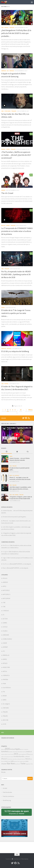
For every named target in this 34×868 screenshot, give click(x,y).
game (30, 754)
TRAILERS (12, 27)
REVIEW (5, 696)
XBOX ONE (5, 720)
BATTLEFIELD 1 (6, 594)
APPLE (11, 475)
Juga (4, 558)
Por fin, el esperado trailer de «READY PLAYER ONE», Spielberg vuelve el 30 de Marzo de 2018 (16, 274)
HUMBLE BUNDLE (7, 639)
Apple (17, 749)
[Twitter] (23, 418)
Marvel (27, 759)
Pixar (18, 761)
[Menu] (32, 2)
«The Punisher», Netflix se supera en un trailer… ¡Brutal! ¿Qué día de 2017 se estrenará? (16, 155)
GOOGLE (5, 627)
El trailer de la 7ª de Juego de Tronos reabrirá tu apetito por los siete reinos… (15, 313)
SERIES (8, 149)
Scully (24, 761)
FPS (28, 754)
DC (3, 615)
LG (24, 759)
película (15, 761)
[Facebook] (26, 418)
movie (5, 761)
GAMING (5, 623)
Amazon (5, 578)
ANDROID (3, 71)
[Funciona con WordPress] (12, 859)
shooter (3, 764)
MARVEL (7, 27)
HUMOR (3, 190)
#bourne (3, 749)
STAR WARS (7, 111)
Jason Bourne (15, 759)
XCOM (4, 724)
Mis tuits (3, 772)
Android (12, 749)
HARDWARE (6, 635)
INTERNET (5, 647)
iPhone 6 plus (9, 759)
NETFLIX (3, 225)
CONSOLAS (6, 610)
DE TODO (5, 619)
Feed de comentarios (8, 796)
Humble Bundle (19, 756)
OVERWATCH (6, 675)
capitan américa (4, 754)
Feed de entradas (7, 792)
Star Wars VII (17, 763)
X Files (31, 763)
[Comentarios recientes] (27, 452)
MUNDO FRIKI (6, 667)
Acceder (5, 788)
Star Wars (11, 763)
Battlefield (4, 751)
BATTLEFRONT (6, 598)
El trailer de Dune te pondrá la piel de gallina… (15, 517)
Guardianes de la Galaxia (8, 756)
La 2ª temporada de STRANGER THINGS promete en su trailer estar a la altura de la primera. (17, 231)
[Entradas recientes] (6, 452)
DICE (16, 754)
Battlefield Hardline (22, 751)
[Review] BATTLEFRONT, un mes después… (21, 564)
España (19, 754)
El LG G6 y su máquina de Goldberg (15, 351)
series (26, 761)
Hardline (5, 631)
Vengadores (28, 763)
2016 (7, 748)
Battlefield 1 (10, 751)
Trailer (22, 763)
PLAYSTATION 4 (7, 687)
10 (20, 410)
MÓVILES (12, 71)
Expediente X (23, 754)
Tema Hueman (24, 859)
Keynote (19, 759)
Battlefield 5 (15, 751)
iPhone (28, 756)
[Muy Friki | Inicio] (5, 2)
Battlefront (29, 751)
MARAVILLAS (6, 655)
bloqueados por (17, 813)
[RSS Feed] (29, 418)
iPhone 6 (4, 759)
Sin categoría (6, 704)
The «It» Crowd (7, 193)
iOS (8, 71)
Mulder (9, 761)
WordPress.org (7, 800)
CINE (2, 27)
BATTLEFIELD (6, 590)
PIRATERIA (5, 679)
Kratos (22, 759)
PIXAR (4, 683)
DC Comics (12, 754)
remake (21, 761)
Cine (8, 754)
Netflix (12, 761)
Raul (4, 568)
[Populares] (17, 452)
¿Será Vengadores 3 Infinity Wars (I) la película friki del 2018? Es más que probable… (16, 33)
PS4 (4, 692)
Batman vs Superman (24, 749)
